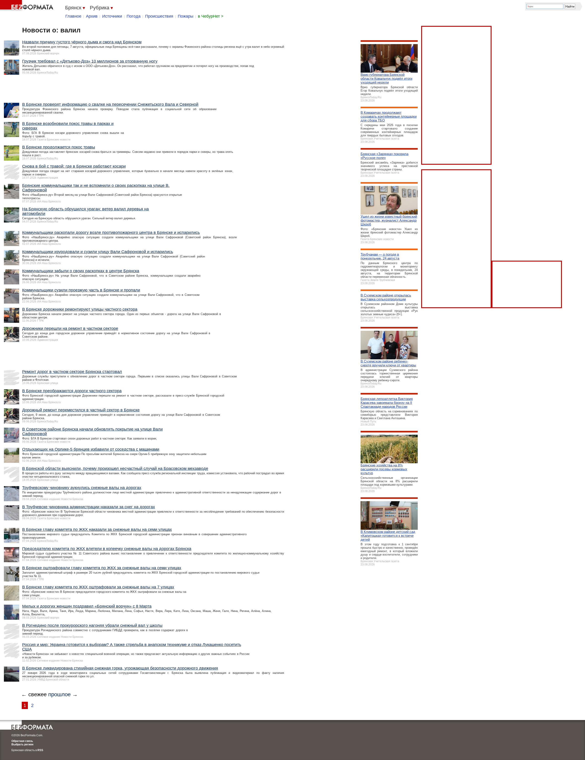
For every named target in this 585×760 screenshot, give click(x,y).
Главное (73, 16)
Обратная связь (22, 741)
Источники (112, 16)
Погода (134, 16)
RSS (40, 750)
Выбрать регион (22, 744)
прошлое (59, 694)
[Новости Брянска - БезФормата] (27, 5)
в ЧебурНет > (210, 16)
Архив (92, 16)
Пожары (185, 16)
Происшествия (159, 16)
